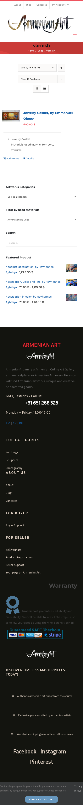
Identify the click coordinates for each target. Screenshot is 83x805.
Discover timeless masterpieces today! (35, 671)
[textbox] (41, 197)
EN (15, 423)
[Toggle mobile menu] (75, 36)
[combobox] (41, 196)
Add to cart (12, 158)
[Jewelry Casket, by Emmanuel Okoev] (11, 115)
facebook (24, 751)
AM (8, 423)
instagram (53, 751)
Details (30, 158)
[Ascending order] (61, 68)
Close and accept (41, 799)
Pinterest (41, 761)
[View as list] (44, 88)
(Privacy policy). (78, 788)
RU (21, 423)
